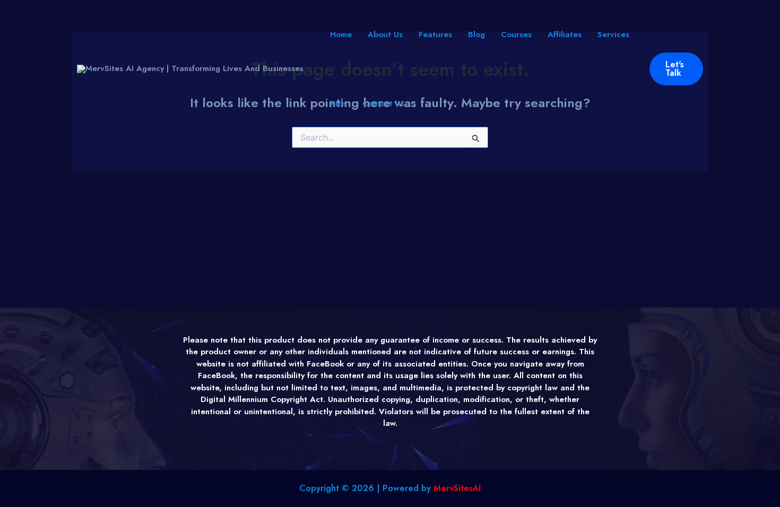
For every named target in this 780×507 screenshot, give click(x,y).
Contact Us (383, 103)
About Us (385, 34)
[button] (676, 69)
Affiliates (565, 34)
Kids (338, 103)
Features (435, 34)
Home (341, 34)
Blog (476, 34)
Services (613, 34)
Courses (516, 34)
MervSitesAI (457, 488)
